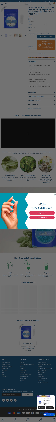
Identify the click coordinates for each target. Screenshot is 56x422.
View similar (41, 407)
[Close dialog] (55, 194)
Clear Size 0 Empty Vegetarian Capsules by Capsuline (48, 402)
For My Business (42, 213)
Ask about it (49, 407)
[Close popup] (53, 397)
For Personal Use (41, 217)
